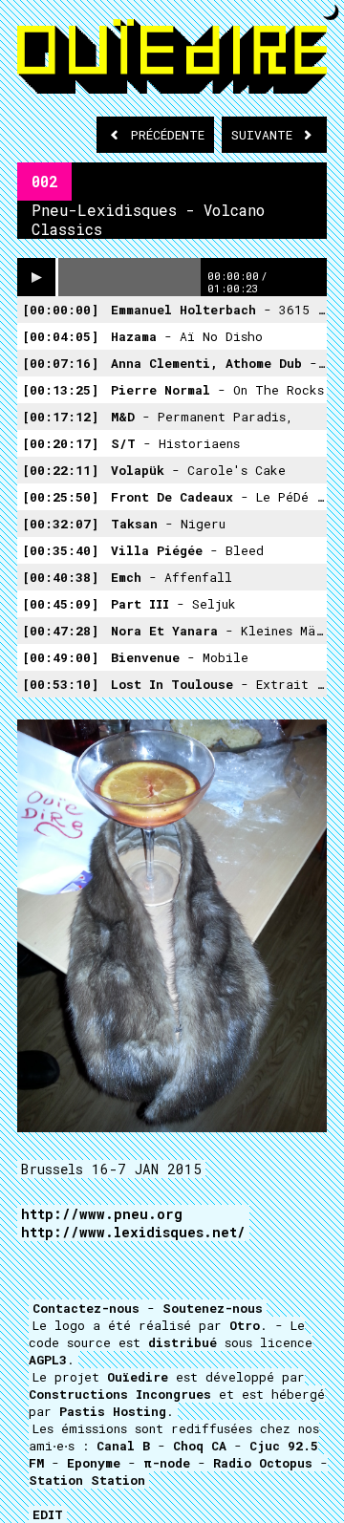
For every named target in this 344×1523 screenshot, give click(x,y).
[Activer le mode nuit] (331, 12)
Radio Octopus (262, 1462)
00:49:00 (60, 657)
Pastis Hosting (112, 1411)
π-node (166, 1462)
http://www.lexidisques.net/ (133, 1232)
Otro (244, 1325)
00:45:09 (60, 603)
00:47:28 (60, 630)
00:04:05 (60, 336)
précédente (167, 134)
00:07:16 (60, 363)
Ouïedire (137, 1376)
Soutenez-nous (212, 1308)
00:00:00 (60, 309)
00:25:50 (60, 496)
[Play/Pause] (36, 277)
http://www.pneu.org (102, 1214)
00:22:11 (60, 470)
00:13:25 (60, 389)
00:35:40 (60, 550)
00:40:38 (60, 577)
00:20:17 (60, 443)
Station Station (87, 1480)
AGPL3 (48, 1359)
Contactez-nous (86, 1308)
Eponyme (93, 1462)
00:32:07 (60, 523)
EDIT (47, 1514)
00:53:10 (60, 684)
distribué (182, 1342)
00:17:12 (60, 416)
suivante (265, 134)
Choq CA (199, 1445)
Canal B (123, 1445)
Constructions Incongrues (120, 1394)
